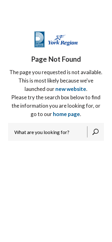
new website (70, 89)
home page (66, 114)
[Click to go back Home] (56, 39)
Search (95, 132)
